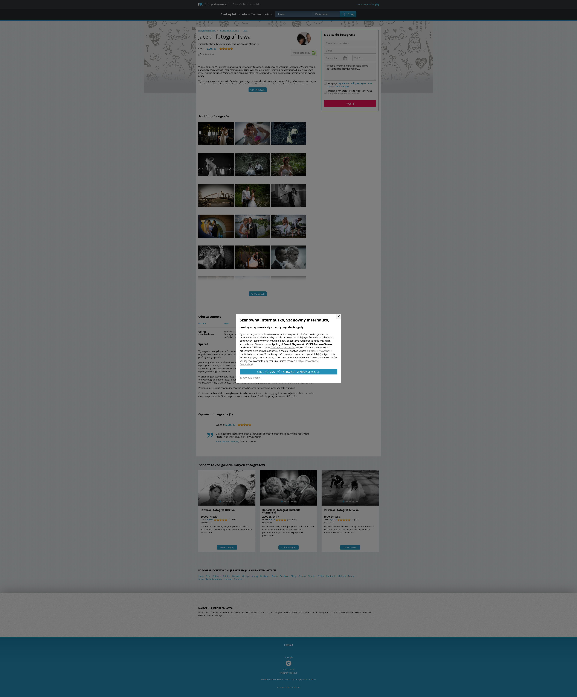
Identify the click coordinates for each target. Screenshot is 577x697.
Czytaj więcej (246, 364)
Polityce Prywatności (320, 351)
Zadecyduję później (250, 377)
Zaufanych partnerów (282, 347)
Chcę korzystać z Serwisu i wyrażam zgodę (288, 372)
